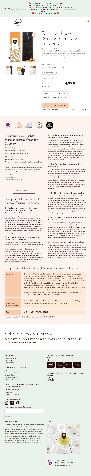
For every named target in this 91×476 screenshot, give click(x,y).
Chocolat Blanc (50, 73)
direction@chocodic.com (71, 9)
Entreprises (8, 392)
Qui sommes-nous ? (11, 358)
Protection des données (12, 373)
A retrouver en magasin (12, 394)
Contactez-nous (9, 362)
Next (34, 72)
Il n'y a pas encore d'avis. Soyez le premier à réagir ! (21, 342)
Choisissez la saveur (48, 64)
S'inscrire (11, 416)
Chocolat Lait (66, 67)
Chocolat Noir (50, 67)
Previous (8, 72)
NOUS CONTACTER (24, 190)
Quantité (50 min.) (47, 78)
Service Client (9, 379)
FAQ (6, 370)
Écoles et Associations (12, 389)
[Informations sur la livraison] (50, 379)
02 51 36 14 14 (69, 8)
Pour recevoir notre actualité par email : (18, 407)
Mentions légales (10, 375)
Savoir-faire (8, 360)
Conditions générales (11, 377)
